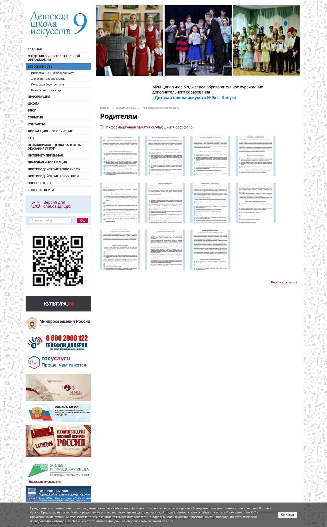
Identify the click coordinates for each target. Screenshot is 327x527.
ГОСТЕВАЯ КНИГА (41, 190)
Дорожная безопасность (48, 78)
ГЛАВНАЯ (35, 49)
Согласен (287, 514)
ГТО (31, 138)
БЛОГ (32, 110)
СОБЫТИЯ (35, 117)
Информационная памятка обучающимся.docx (144, 127)
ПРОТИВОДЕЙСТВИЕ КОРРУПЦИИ (53, 176)
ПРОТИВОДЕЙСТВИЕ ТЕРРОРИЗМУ (54, 169)
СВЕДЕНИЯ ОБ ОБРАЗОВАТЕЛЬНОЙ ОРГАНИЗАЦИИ (54, 57)
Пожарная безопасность (48, 84)
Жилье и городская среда (45, 481)
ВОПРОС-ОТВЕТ (39, 183)
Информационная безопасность (53, 73)
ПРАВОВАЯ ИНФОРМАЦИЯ (47, 162)
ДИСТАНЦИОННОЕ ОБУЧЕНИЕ (50, 131)
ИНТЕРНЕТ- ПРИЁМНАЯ (45, 155)
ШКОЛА (33, 103)
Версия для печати (284, 282)
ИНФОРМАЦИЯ (39, 96)
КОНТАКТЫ (36, 124)
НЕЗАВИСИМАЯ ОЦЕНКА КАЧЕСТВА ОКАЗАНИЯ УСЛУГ (54, 146)
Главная (104, 107)
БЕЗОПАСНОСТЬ (40, 66)
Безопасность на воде (46, 90)
